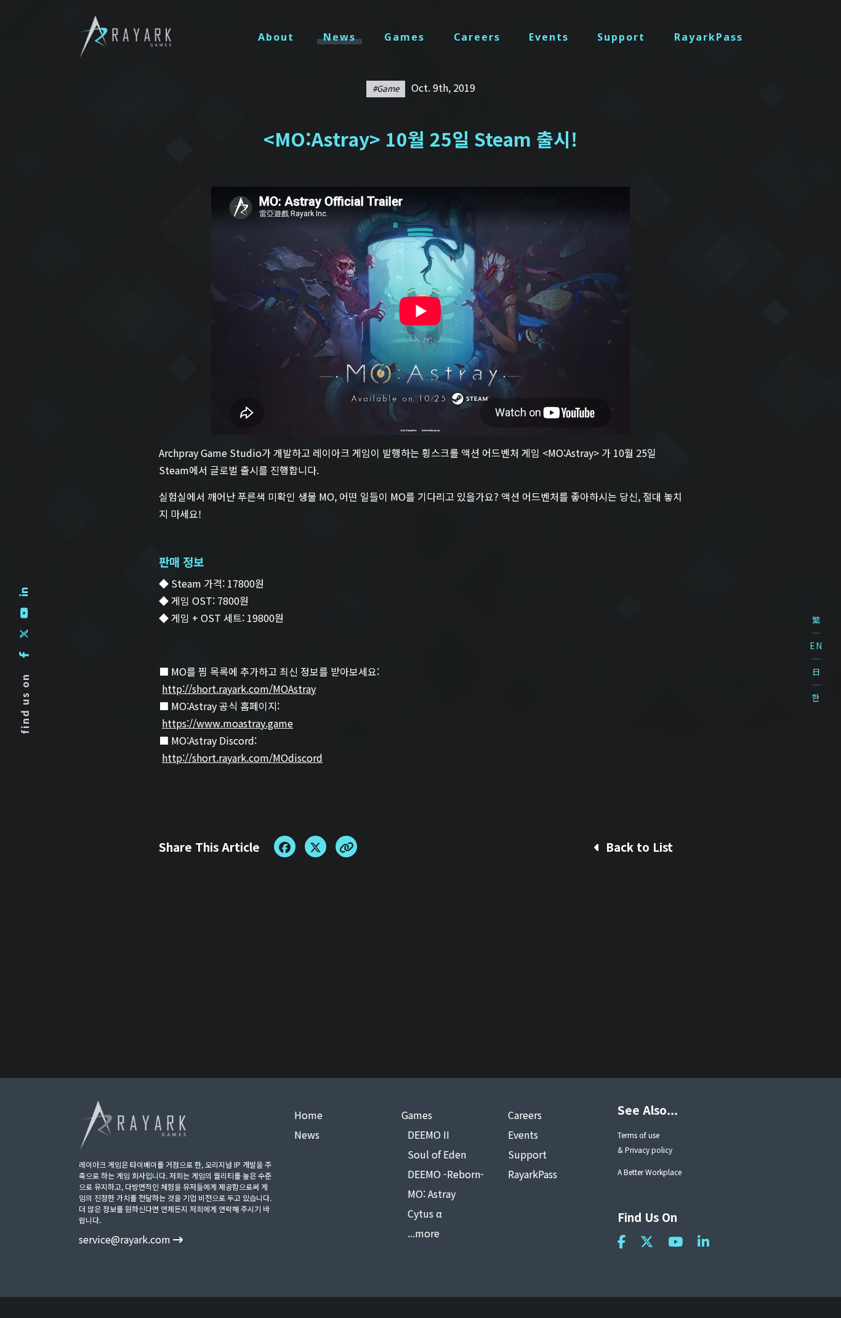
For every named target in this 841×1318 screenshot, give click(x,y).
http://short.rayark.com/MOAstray (239, 688)
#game (385, 88)
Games (404, 37)
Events (549, 37)
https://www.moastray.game (227, 723)
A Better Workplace (650, 1171)
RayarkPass (708, 37)
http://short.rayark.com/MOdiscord (242, 757)
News (339, 37)
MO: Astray (432, 1193)
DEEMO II (428, 1134)
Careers (477, 37)
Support (621, 37)
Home (308, 1114)
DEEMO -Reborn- (446, 1173)
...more (424, 1233)
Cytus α (425, 1213)
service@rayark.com (126, 1239)
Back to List (638, 846)
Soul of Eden (437, 1154)
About (276, 37)
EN (816, 646)
